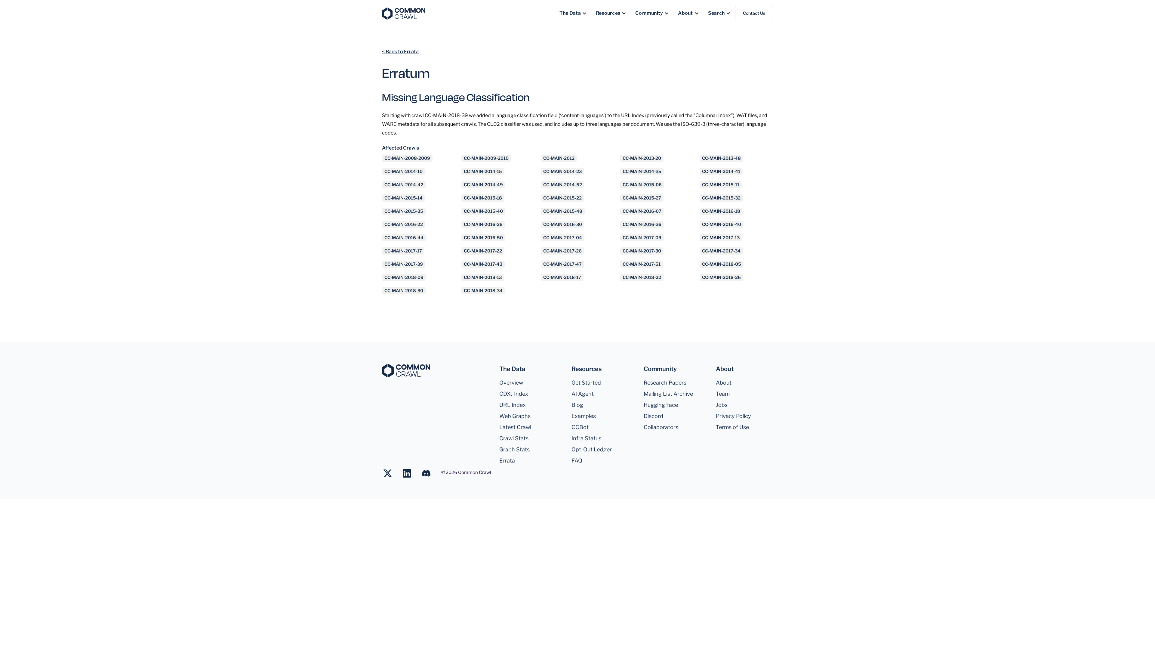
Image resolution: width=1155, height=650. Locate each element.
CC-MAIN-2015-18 (483, 198)
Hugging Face (661, 405)
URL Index (512, 405)
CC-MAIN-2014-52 (562, 184)
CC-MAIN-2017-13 (721, 237)
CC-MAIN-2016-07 (642, 211)
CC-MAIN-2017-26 (562, 251)
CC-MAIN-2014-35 (642, 171)
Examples (583, 416)
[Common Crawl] (406, 370)
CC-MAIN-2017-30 (642, 251)
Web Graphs (515, 416)
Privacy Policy (733, 416)
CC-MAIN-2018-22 (642, 277)
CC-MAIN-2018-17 (562, 277)
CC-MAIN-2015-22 (562, 198)
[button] (573, 13)
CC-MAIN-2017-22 (483, 251)
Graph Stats (514, 449)
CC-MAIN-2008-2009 (407, 158)
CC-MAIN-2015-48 (562, 211)
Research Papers (665, 382)
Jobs (722, 405)
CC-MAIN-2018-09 (404, 277)
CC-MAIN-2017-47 (562, 264)
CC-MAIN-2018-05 (721, 264)
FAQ (576, 460)
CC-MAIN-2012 (558, 158)
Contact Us (754, 13)
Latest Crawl (515, 427)
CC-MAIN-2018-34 (483, 290)
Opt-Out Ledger (591, 449)
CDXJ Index (513, 394)
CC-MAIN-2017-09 (642, 237)
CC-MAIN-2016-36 (642, 224)
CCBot (580, 427)
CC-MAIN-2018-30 (403, 290)
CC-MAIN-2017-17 (403, 251)
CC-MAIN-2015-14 (403, 198)
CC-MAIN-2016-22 (403, 224)
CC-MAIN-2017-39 (403, 264)
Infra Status (586, 438)
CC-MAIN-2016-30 (562, 224)
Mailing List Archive (668, 394)
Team (723, 394)
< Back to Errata (400, 51)
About (724, 382)
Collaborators (661, 427)
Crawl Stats (513, 438)
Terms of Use (732, 427)
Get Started (586, 382)
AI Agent (582, 394)
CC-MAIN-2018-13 (483, 277)
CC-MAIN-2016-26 (483, 224)
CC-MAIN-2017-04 (562, 237)
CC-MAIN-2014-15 (483, 171)
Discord (653, 416)
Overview (511, 382)
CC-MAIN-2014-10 (403, 171)
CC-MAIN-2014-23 (562, 171)
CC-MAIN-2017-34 (721, 251)
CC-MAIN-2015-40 (483, 211)
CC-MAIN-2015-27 (642, 198)
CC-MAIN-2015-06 (642, 184)
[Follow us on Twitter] (390, 473)
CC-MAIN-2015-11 (720, 184)
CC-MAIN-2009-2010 (486, 158)
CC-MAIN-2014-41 (721, 171)
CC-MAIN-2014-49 (483, 184)
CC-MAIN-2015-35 (403, 211)
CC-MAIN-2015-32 (721, 198)
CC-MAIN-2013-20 (642, 158)
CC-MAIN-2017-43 (483, 264)
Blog (577, 405)
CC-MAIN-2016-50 (483, 237)
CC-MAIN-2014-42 (403, 184)
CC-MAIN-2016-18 (721, 211)
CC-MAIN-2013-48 (721, 158)
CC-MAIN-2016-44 (404, 237)
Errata (507, 460)
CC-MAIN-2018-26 (721, 277)
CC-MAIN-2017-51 (642, 264)
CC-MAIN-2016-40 (721, 224)
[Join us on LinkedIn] (410, 473)
